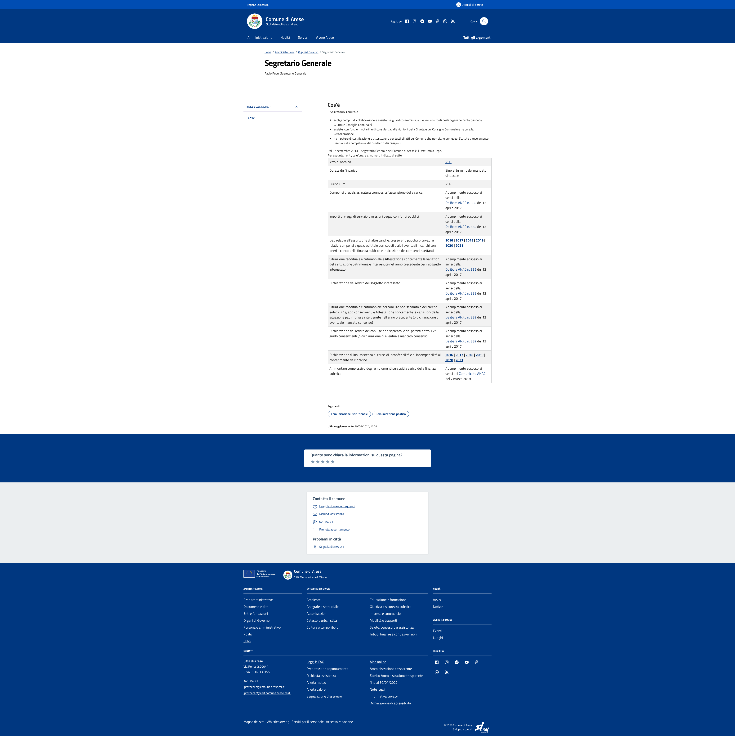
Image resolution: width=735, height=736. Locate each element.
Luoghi (438, 637)
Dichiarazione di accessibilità (390, 703)
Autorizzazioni (317, 613)
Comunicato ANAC (472, 373)
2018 (469, 240)
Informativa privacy (384, 696)
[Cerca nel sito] (484, 21)
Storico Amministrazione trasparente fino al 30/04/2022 (396, 679)
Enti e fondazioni (255, 613)
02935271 (250, 680)
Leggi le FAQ (315, 661)
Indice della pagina (258, 107)
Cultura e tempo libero (323, 627)
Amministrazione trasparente (391, 668)
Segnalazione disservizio (324, 696)
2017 (459, 240)
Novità (285, 37)
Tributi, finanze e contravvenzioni (393, 634)
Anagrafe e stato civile (323, 606)
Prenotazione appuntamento (327, 668)
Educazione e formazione (388, 599)
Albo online (378, 661)
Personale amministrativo (262, 627)
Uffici (247, 641)
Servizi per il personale (308, 721)
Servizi (303, 37)
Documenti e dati (255, 606)
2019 (479, 240)
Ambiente (314, 599)
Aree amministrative (258, 599)
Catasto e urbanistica (322, 620)
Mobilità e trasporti (383, 620)
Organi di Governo (256, 620)
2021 (459, 245)
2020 (449, 245)
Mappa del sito (254, 721)
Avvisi (437, 599)
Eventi (437, 630)
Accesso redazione (339, 721)
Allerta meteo (316, 682)
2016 (449, 240)
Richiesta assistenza (321, 675)
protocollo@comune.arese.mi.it (263, 686)
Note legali (377, 689)
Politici (248, 634)
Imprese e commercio (385, 613)
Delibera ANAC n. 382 (460, 202)
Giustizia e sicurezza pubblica (390, 606)
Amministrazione (259, 37)
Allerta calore (316, 689)
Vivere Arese (325, 37)
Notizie (438, 606)
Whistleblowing (278, 721)
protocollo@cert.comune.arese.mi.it (267, 693)
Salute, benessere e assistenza (392, 627)
